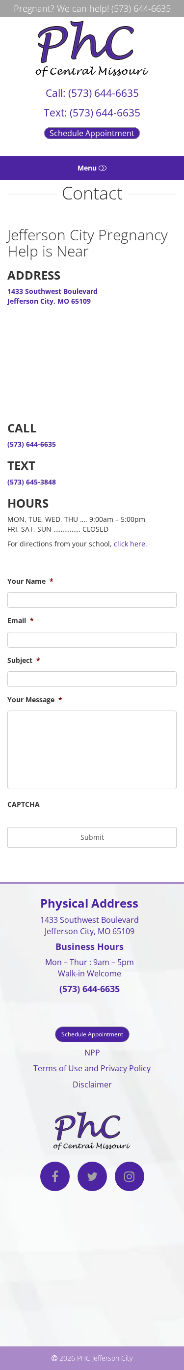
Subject (23, 660)
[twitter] (92, 1177)
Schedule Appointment (92, 133)
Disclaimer (92, 1084)
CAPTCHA (23, 804)
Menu (88, 167)
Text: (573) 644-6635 (92, 112)
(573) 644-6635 (141, 8)
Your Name (30, 581)
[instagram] (129, 1177)
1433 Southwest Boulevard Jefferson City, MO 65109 (52, 296)
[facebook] (55, 1177)
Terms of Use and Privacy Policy (92, 1068)
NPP (92, 1052)
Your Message (34, 699)
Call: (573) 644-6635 (92, 93)
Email (20, 620)
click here (129, 543)
